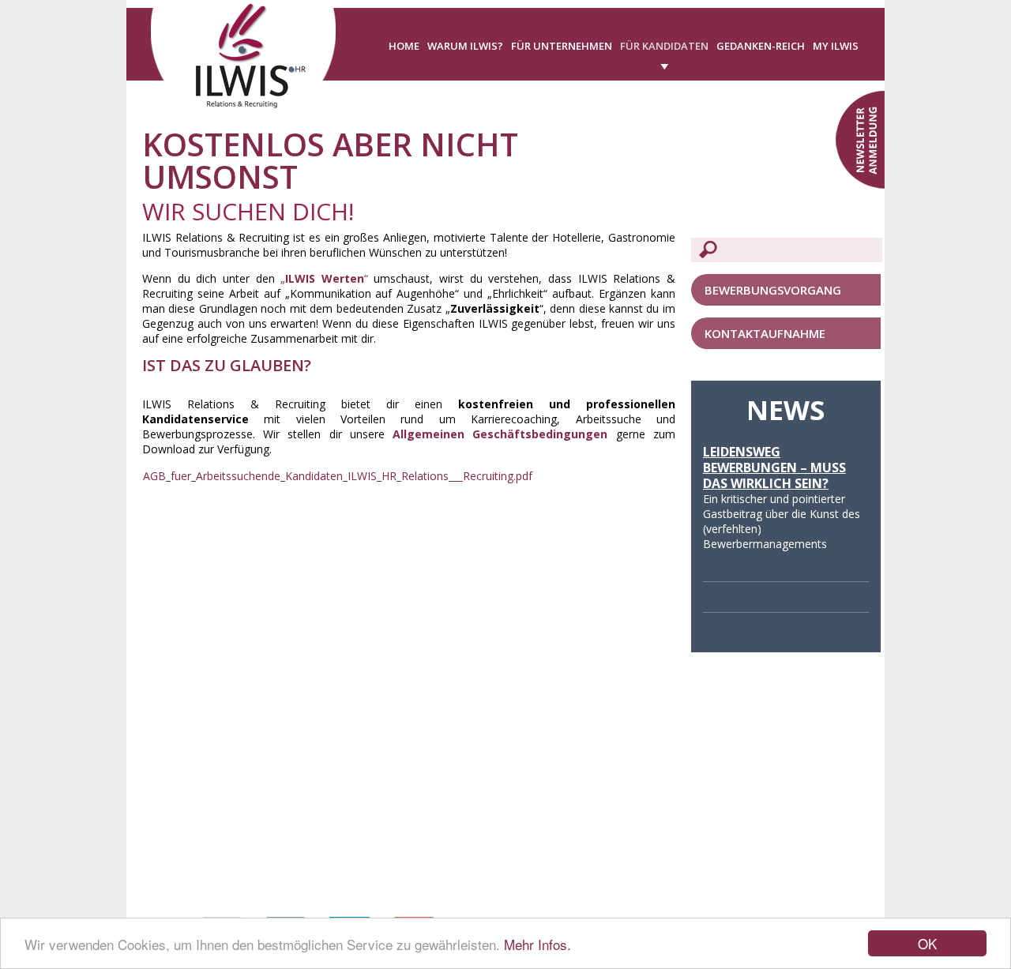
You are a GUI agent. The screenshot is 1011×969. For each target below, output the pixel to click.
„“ (324, 278)
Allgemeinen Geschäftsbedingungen (500, 433)
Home (404, 46)
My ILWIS (836, 46)
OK (927, 943)
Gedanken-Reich (760, 46)
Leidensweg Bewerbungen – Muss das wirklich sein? (774, 467)
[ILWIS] (243, 62)
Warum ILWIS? (465, 46)
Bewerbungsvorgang (773, 290)
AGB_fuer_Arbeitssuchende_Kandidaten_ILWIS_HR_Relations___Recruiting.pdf (337, 475)
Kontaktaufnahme (765, 333)
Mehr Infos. (537, 944)
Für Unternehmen (561, 46)
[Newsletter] (860, 138)
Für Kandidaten (664, 46)
